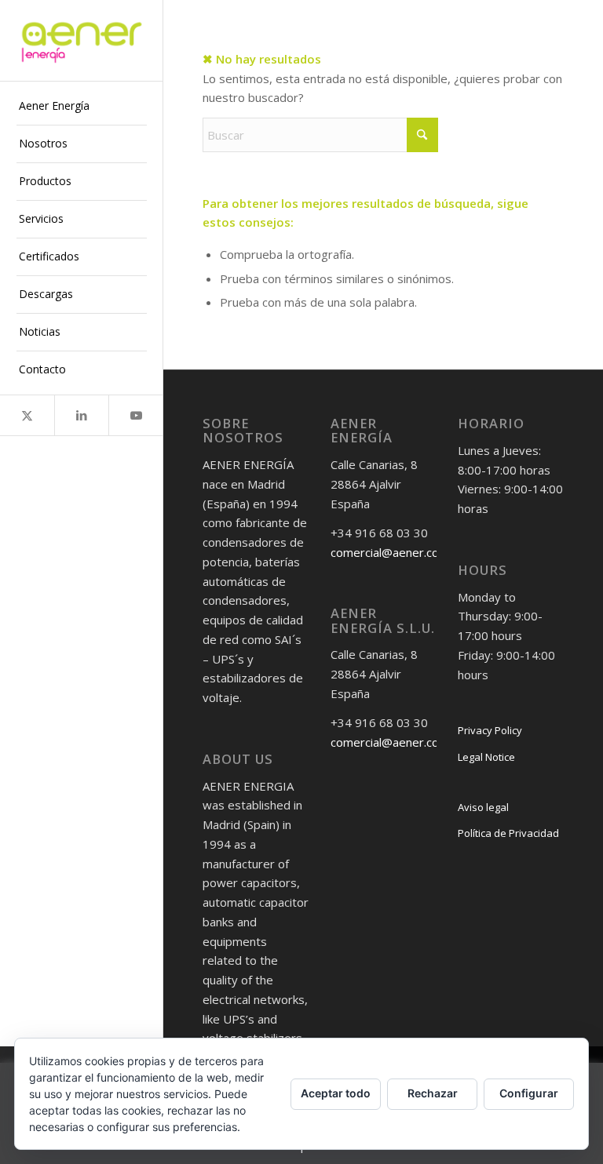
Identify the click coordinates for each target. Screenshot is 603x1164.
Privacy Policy (490, 730)
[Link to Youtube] (135, 415)
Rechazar (432, 1093)
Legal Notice (486, 757)
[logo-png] (81, 40)
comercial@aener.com (390, 552)
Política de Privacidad (508, 833)
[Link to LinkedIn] (81, 415)
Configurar (528, 1093)
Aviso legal (483, 807)
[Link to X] (27, 415)
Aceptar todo (336, 1093)
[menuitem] (81, 106)
